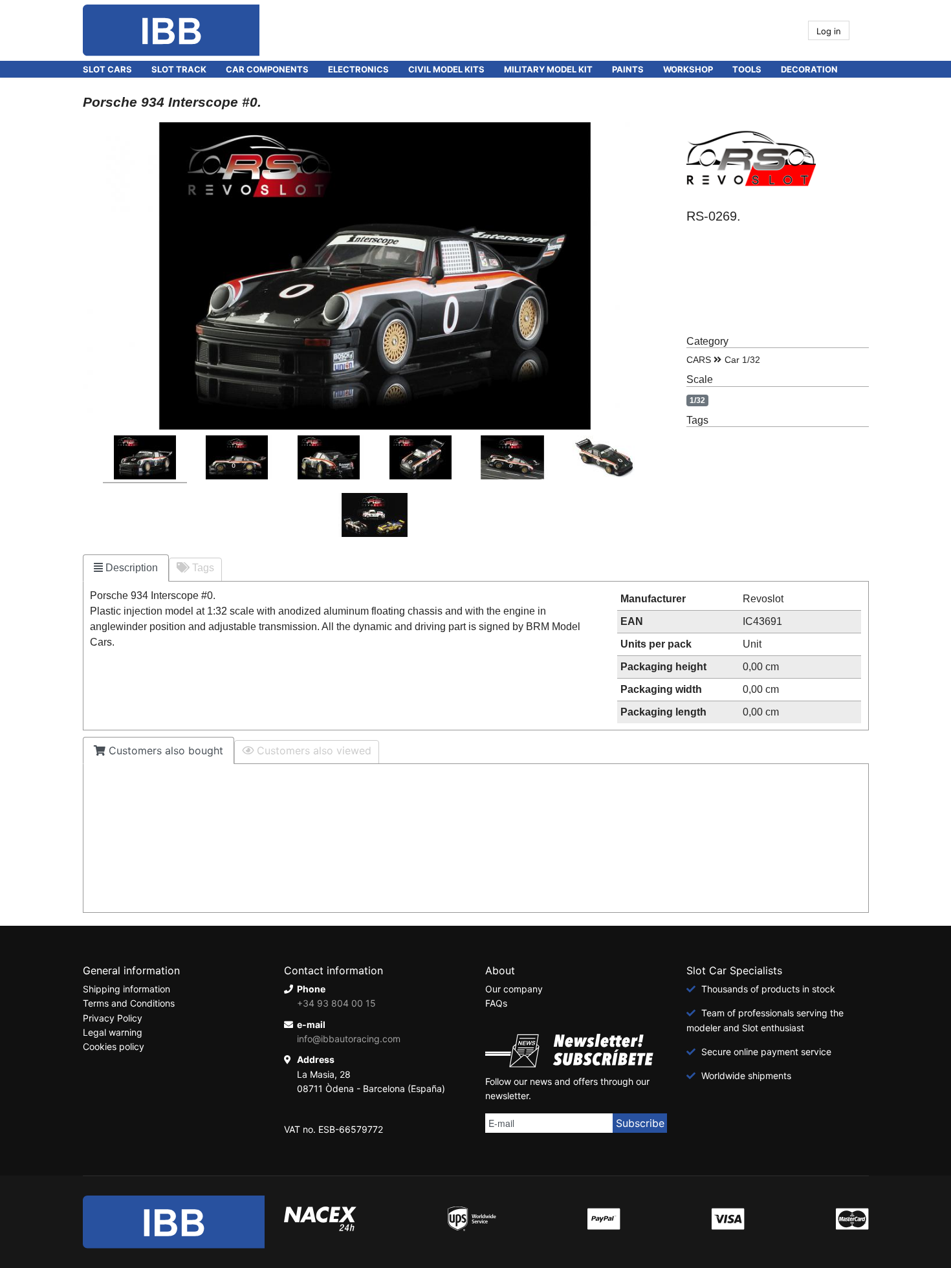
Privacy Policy (112, 1017)
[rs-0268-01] (145, 459)
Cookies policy (113, 1046)
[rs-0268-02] (237, 459)
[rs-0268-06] (604, 459)
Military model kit (548, 69)
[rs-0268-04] (420, 459)
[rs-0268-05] (512, 459)
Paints (628, 69)
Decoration (809, 69)
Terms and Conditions (129, 1003)
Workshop (688, 69)
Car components (267, 69)
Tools (746, 69)
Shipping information (126, 988)
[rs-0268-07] (375, 517)
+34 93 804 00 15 (336, 1003)
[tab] (126, 568)
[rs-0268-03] (329, 459)
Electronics (358, 69)
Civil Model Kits (446, 69)
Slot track (178, 69)
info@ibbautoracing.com (348, 1038)
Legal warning (112, 1032)
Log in (828, 31)
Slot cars (107, 69)
